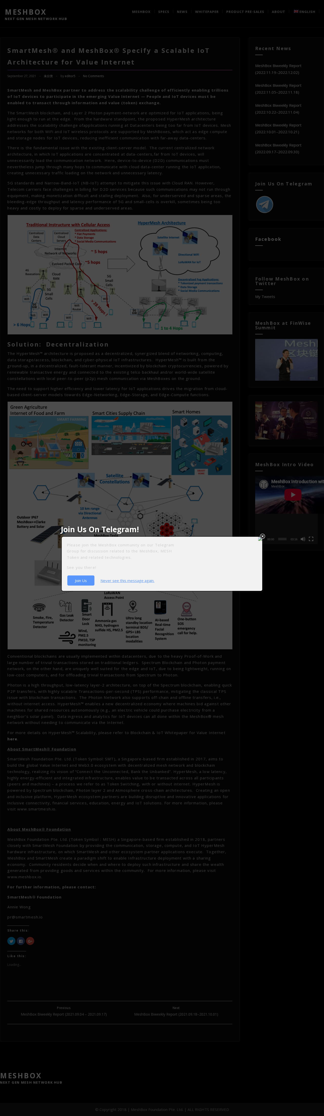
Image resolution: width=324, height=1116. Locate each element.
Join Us (81, 580)
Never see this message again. (127, 580)
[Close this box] (262, 536)
